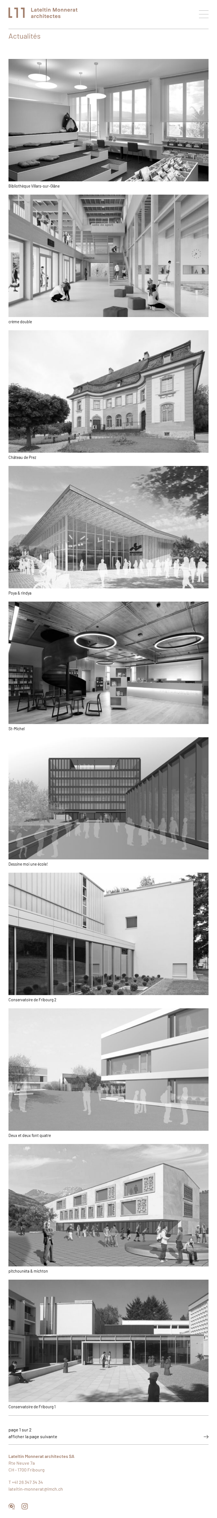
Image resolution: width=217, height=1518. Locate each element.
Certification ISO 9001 (11, 1506)
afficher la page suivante (32, 1437)
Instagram (24, 1506)
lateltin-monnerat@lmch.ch (35, 1489)
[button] (204, 14)
